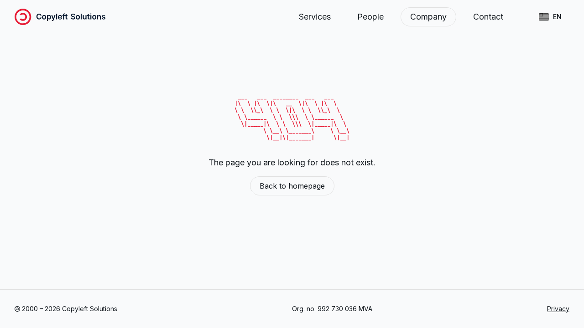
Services (315, 16)
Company (428, 16)
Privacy (558, 309)
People (370, 16)
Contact (488, 16)
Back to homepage (292, 185)
